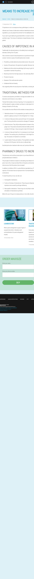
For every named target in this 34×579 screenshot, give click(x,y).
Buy (18, 282)
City (28, 299)
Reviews (22, 299)
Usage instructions (13, 299)
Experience (2, 299)
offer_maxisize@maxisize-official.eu (7, 306)
